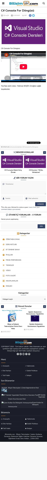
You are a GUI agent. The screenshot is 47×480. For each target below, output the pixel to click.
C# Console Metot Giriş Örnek (36, 171)
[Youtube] (23, 354)
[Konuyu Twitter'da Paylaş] (33, 15)
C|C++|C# (6, 15)
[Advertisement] (23, 115)
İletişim (29, 375)
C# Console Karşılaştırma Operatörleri (13, 171)
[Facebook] (18, 354)
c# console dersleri (16, 147)
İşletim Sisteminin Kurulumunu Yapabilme (13, 325)
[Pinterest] (26, 354)
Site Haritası (7, 371)
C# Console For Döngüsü (30, 147)
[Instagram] (29, 354)
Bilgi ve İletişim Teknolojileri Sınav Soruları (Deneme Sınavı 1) (36, 327)
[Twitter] (21, 354)
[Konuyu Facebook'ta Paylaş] (30, 15)
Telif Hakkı (6, 375)
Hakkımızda (30, 366)
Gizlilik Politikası (32, 371)
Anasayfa (6, 366)
